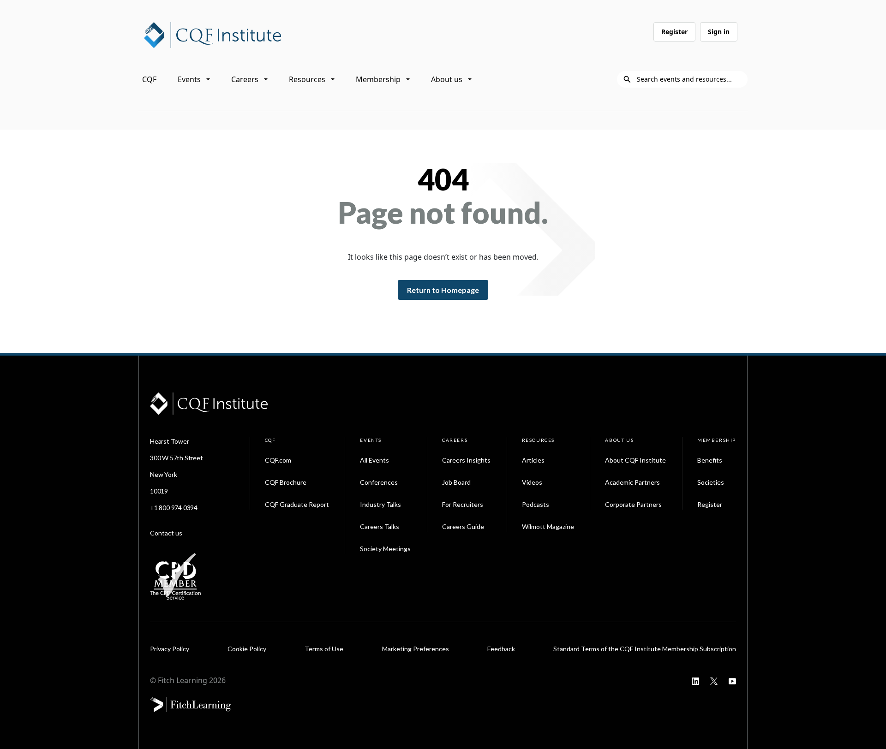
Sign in (719, 31)
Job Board (456, 482)
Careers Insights (466, 460)
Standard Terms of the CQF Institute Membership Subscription (644, 649)
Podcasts (535, 504)
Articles (533, 460)
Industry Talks (380, 504)
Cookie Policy (246, 649)
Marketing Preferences (415, 649)
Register (674, 31)
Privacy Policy (169, 649)
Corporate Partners (633, 504)
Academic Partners (632, 482)
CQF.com (278, 460)
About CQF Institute (635, 460)
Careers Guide (463, 526)
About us (446, 79)
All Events (374, 460)
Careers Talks (379, 526)
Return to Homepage (443, 289)
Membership (378, 79)
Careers (244, 79)
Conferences (379, 482)
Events (189, 79)
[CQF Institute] (212, 34)
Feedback (501, 649)
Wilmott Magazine (548, 526)
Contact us (166, 533)
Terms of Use (324, 649)
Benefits (709, 460)
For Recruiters (462, 504)
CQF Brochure (285, 482)
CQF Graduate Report (297, 504)
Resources (307, 79)
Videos (532, 482)
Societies (710, 482)
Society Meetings (385, 549)
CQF (149, 79)
